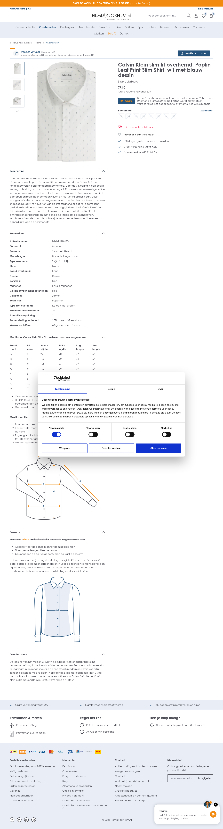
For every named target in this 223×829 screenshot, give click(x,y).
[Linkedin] (26, 819)
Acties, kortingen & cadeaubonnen (136, 766)
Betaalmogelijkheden (22, 776)
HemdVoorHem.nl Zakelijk (130, 800)
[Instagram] (33, 819)
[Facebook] (12, 819)
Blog (65, 780)
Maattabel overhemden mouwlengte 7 (84, 806)
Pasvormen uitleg (26, 725)
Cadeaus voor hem (21, 800)
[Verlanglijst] (202, 16)
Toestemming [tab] (62, 389)
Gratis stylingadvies (126, 790)
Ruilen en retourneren (22, 785)
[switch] (93, 434)
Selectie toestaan (111, 448)
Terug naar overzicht (22, 42)
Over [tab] (160, 389)
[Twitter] (19, 819)
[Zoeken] (189, 15)
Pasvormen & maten (26, 718)
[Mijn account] (194, 16)
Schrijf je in (204, 778)
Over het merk (18, 654)
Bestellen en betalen (22, 760)
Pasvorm (15, 532)
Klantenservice (205, 8)
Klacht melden (123, 785)
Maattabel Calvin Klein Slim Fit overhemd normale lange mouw (48, 337)
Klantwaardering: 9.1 (20, 8)
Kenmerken (17, 233)
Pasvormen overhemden (31, 732)
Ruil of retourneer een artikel (103, 725)
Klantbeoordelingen (21, 795)
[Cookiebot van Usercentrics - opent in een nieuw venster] (56, 378)
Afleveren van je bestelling (25, 780)
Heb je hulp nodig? (165, 718)
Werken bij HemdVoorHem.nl (132, 780)
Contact (120, 760)
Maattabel (206, 110)
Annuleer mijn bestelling (100, 731)
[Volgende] (17, 111)
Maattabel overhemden (76, 800)
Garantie (15, 790)
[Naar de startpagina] (112, 16)
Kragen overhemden (74, 776)
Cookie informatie (73, 790)
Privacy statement (73, 795)
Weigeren (64, 448)
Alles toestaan (158, 448)
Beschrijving (17, 170)
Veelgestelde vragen (127, 771)
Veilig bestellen (19, 771)
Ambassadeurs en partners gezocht (136, 795)
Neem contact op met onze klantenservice (181, 725)
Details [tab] (112, 389)
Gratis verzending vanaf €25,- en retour (33, 766)
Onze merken (70, 771)
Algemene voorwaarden (77, 785)
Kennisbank (69, 766)
